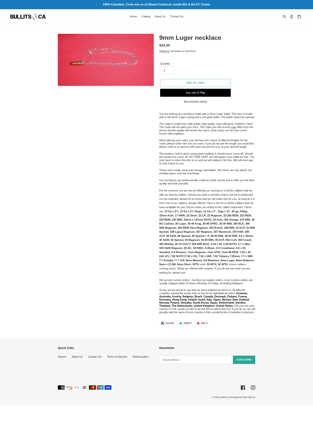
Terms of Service (117, 356)
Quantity (165, 63)
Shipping (164, 51)
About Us (77, 356)
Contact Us (95, 356)
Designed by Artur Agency (242, 397)
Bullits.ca (224, 397)
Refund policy (141, 356)
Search (62, 356)
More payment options (195, 101)
